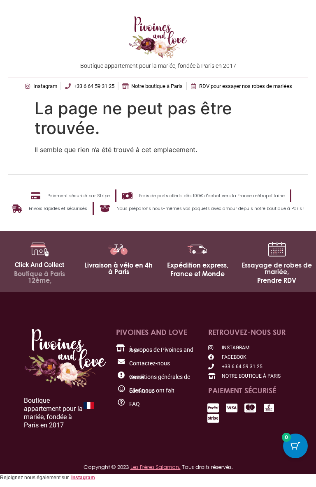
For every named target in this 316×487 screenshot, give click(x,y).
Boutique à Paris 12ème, (39, 277)
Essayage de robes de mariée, (277, 268)
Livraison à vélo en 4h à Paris (118, 268)
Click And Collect (39, 265)
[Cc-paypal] (213, 408)
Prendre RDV (276, 280)
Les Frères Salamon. (155, 467)
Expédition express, (197, 265)
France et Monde (197, 274)
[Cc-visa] (232, 408)
